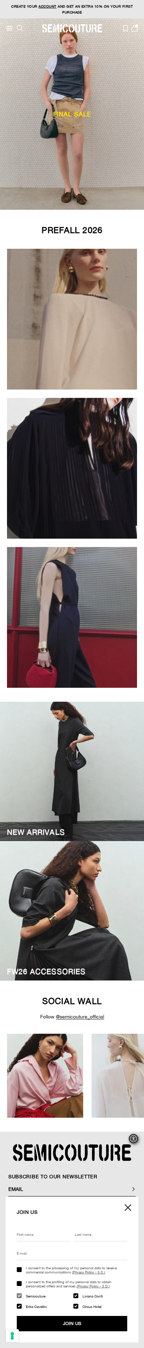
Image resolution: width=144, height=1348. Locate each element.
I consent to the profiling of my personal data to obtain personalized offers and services (68, 1284)
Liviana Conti (92, 1296)
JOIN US (72, 1323)
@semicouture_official (80, 1016)
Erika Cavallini (36, 1306)
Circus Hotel (91, 1306)
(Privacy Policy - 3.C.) (88, 1272)
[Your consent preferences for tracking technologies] (12, 1335)
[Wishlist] (125, 28)
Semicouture (35, 1296)
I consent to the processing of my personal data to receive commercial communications (71, 1270)
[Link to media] (45, 1076)
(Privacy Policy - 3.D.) (93, 1286)
